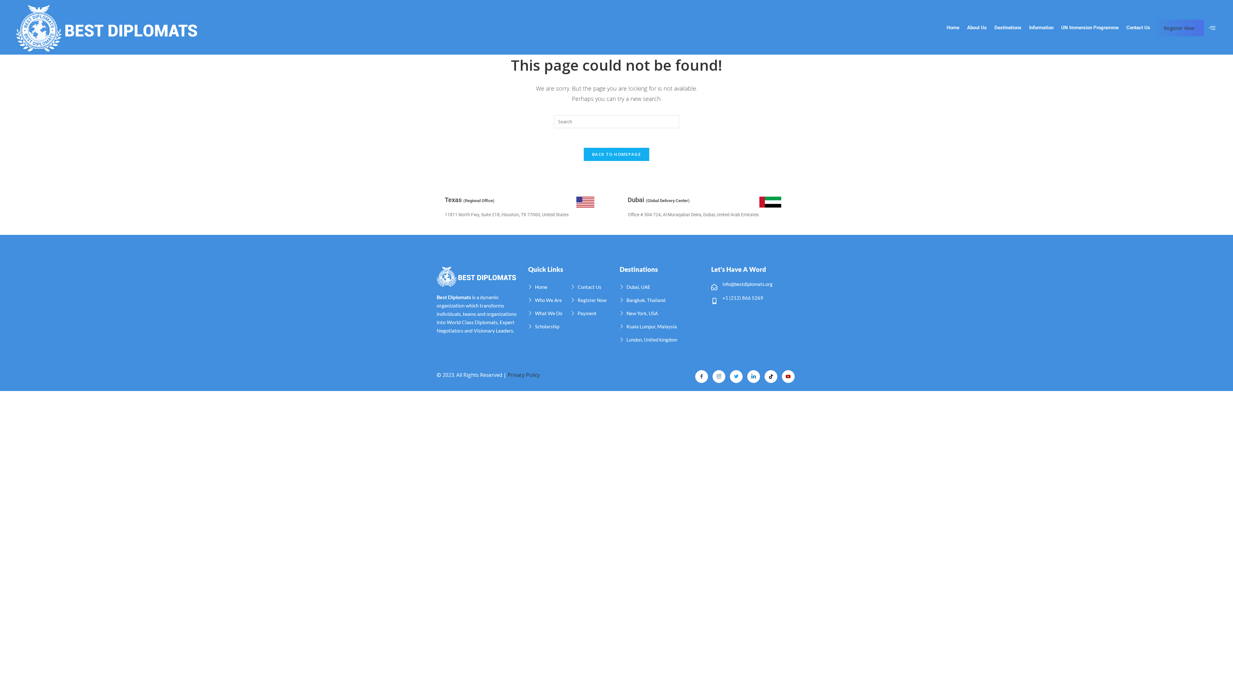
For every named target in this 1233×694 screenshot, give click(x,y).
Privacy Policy (524, 374)
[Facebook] (701, 376)
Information (1041, 28)
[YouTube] (788, 376)
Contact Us (1138, 28)
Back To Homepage (616, 154)
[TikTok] (771, 376)
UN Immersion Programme (1090, 28)
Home (953, 28)
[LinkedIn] (753, 376)
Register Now (1179, 28)
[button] (1212, 28)
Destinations (1007, 28)
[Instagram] (719, 376)
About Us (977, 28)
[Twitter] (736, 376)
